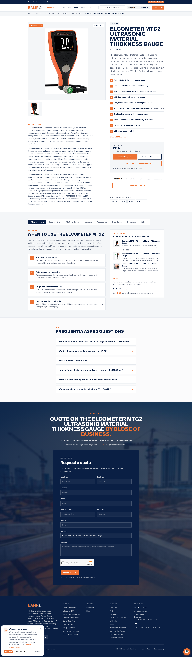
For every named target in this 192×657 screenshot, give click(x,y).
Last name (101, 477)
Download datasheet (149, 157)
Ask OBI (101, 445)
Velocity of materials (117, 631)
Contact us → (139, 623)
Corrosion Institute (116, 638)
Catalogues (114, 614)
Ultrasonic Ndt (38, 13)
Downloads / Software (118, 618)
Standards (87, 222)
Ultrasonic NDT (68, 611)
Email (62, 499)
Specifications (55, 222)
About (76, 7)
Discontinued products (71, 634)
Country (100, 510)
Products (49, 7)
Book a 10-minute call (121, 289)
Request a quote (124, 157)
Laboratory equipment (71, 631)
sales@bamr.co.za (49, 2)
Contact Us (158, 7)
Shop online (141, 7)
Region (63, 520)
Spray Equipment (69, 628)
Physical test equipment (71, 614)
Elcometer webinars (117, 634)
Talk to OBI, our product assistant (138, 163)
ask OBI (118, 293)
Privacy (142, 649)
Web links (113, 621)
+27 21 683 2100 (33, 2)
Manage (37, 652)
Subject (63, 531)
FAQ (111, 611)
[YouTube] (46, 637)
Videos (144, 222)
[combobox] (114, 7)
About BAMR (114, 608)
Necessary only (20, 652)
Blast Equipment (68, 624)
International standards (118, 628)
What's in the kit (72, 222)
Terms (149, 649)
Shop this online (136, 185)
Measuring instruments (71, 618)
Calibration (90, 608)
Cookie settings (159, 649)
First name (64, 477)
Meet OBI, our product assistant (126, 649)
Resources (113, 604)
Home (29, 13)
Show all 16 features (118, 137)
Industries (61, 7)
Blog (69, 7)
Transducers (117, 222)
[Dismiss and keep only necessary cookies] (40, 628)
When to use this (37, 222)
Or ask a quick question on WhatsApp (128, 168)
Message (63, 542)
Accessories (102, 222)
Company (63, 488)
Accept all (8, 652)
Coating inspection (70, 608)
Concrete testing (69, 621)
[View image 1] (35, 109)
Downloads (131, 222)
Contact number (66, 510)
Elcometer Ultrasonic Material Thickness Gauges (64, 13)
